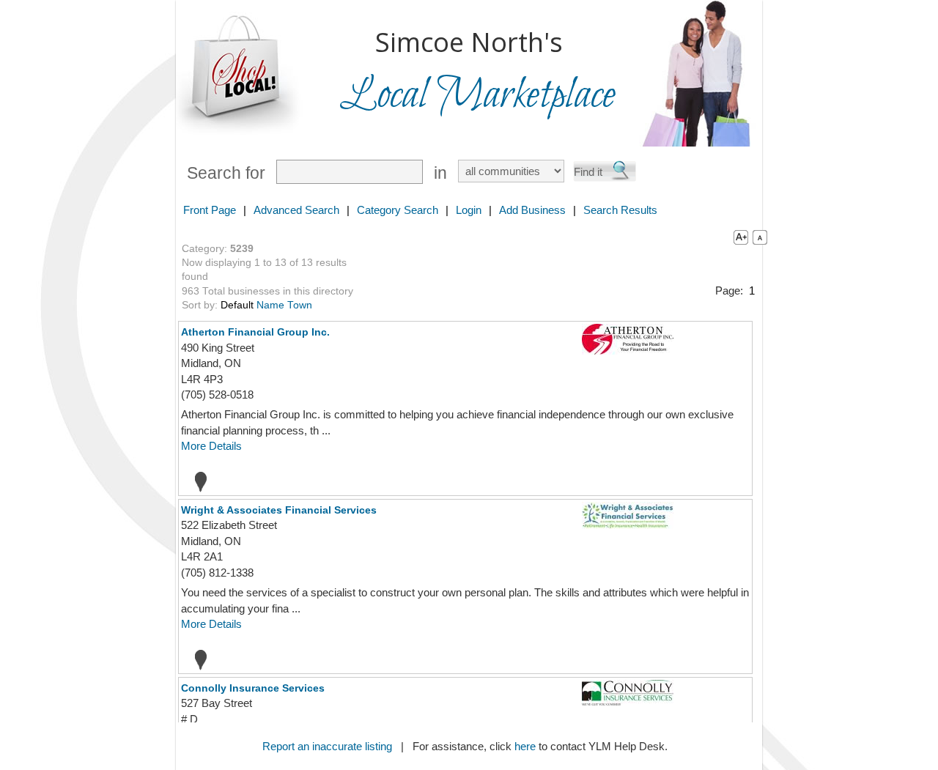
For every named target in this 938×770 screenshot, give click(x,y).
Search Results (620, 210)
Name (270, 305)
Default (237, 305)
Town (299, 305)
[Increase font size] (738, 237)
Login (468, 210)
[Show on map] (196, 481)
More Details (211, 446)
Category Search (397, 210)
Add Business (532, 210)
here (525, 746)
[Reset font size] (760, 237)
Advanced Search (296, 210)
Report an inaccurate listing (327, 746)
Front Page (209, 210)
